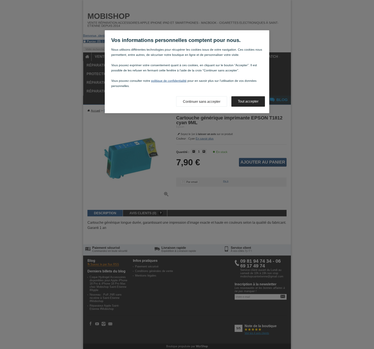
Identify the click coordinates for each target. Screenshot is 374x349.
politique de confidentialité (169, 80)
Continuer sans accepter (201, 101)
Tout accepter (248, 101)
